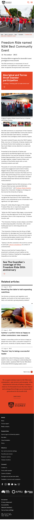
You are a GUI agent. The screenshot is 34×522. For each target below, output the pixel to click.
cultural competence (15, 244)
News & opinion (9, 34)
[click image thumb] (6, 124)
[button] (28, 2)
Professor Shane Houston (23, 188)
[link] (17, 421)
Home (2, 34)
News (16, 34)
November (21, 34)
